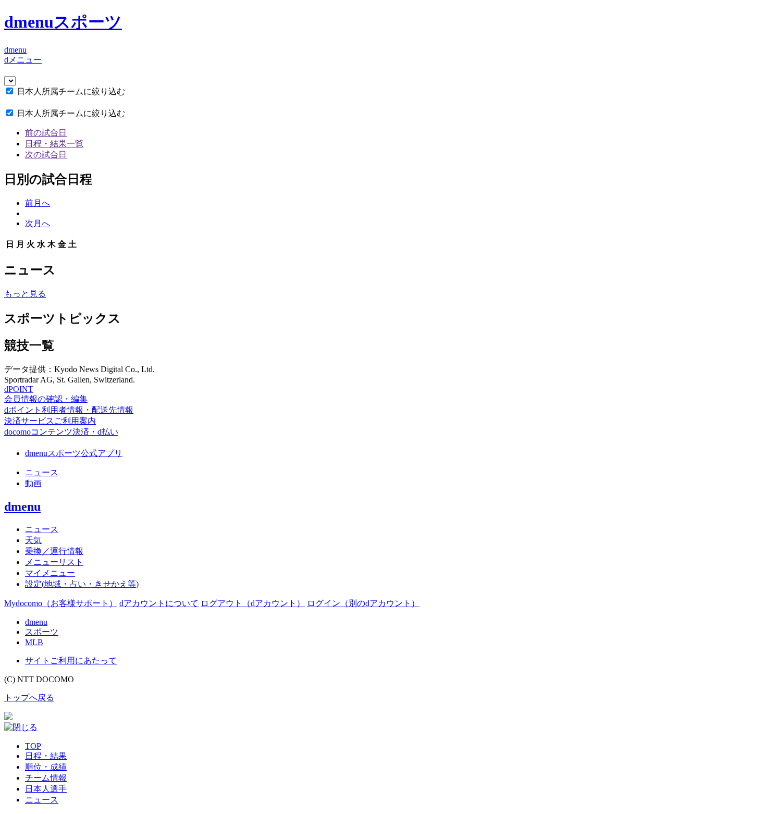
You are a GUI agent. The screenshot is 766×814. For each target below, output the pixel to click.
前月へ (37, 203)
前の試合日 (46, 132)
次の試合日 (46, 154)
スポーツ (41, 631)
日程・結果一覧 (54, 143)
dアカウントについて (159, 603)
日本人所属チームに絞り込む (71, 91)
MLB (34, 642)
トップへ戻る (29, 697)
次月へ (37, 223)
